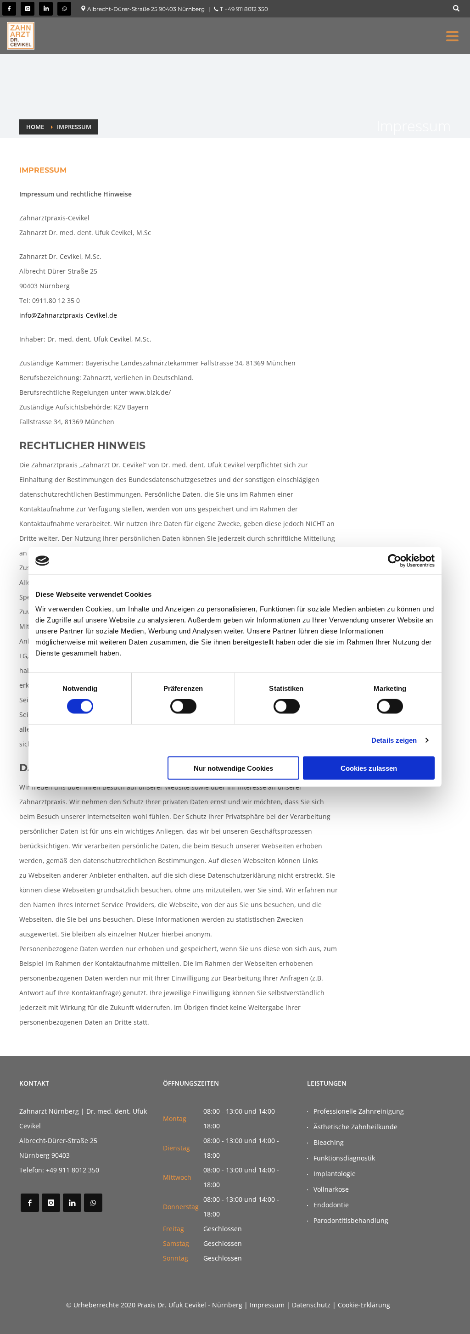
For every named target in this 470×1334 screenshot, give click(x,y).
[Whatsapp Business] (64, 9)
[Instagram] (27, 9)
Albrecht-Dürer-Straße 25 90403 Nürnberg (145, 9)
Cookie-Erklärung (364, 1304)
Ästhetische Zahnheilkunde (355, 1126)
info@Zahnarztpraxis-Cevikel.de (68, 315)
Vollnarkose (331, 1189)
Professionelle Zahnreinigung (358, 1111)
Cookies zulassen (369, 768)
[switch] (183, 706)
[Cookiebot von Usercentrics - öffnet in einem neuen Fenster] (394, 561)
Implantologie (334, 1173)
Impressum (267, 1304)
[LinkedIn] (46, 9)
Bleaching (328, 1142)
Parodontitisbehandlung (350, 1220)
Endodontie (331, 1204)
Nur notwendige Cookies (233, 768)
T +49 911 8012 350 (243, 9)
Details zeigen (394, 740)
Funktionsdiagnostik (344, 1158)
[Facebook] (9, 9)
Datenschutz (311, 1304)
